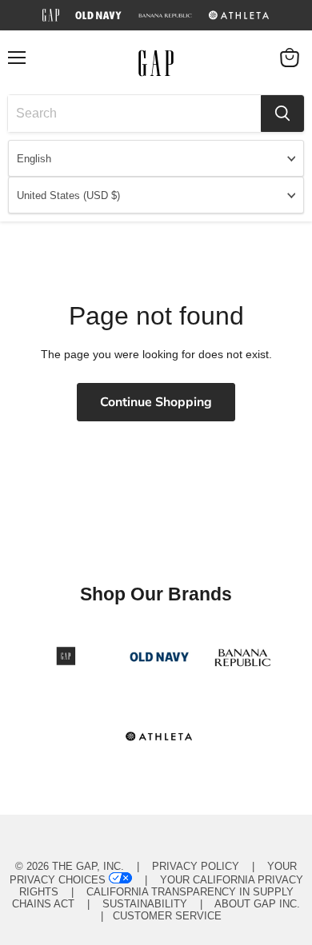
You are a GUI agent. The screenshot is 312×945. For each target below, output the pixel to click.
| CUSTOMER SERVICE (156, 916)
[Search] (282, 113)
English (34, 159)
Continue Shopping (156, 402)
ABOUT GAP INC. (257, 904)
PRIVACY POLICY (195, 866)
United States (68, 195)
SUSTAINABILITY (144, 904)
